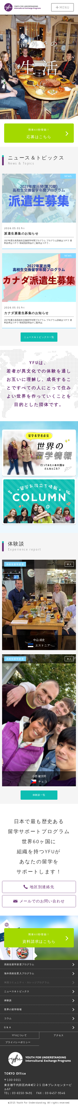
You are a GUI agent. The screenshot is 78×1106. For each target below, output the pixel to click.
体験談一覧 (39, 794)
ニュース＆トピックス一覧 (39, 337)
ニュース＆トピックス (16, 991)
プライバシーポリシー (18, 1042)
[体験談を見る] (39, 605)
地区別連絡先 (42, 887)
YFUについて (19, 1035)
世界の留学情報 (13, 1009)
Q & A (7, 1027)
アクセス (59, 1035)
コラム (8, 1018)
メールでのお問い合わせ (42, 901)
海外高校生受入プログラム (19, 973)
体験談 (8, 1000)
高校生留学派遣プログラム (19, 964)
